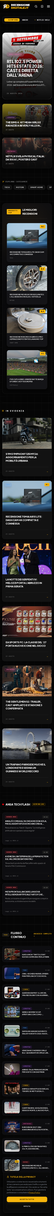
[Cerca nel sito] (36, 6)
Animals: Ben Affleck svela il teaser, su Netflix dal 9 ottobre (35, 1091)
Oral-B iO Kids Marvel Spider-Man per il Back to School (35, 975)
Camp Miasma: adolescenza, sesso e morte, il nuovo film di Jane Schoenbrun (35, 1110)
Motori (20, 187)
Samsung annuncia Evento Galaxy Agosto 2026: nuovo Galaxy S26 (35, 1033)
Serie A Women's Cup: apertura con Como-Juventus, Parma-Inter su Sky (35, 1014)
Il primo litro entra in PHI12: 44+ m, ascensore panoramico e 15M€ (34, 1148)
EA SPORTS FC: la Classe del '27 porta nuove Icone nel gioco (26, 644)
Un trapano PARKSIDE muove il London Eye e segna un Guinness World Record (26, 768)
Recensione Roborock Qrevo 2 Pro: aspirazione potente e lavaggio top (26, 338)
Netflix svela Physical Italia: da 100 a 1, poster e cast (25, 158)
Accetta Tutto (27, 1199)
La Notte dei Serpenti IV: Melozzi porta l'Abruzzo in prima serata (24, 583)
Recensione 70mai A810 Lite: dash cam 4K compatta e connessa (27, 253)
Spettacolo (15, 54)
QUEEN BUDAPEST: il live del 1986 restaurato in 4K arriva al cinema (35, 995)
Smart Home (36, 187)
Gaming (8, 610)
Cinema (25, 989)
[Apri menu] (48, 6)
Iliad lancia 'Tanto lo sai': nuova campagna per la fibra (35, 956)
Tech (7, 187)
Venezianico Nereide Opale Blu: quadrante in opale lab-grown (35, 1052)
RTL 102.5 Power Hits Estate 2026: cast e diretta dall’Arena (25, 68)
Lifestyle (11, 117)
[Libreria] (42, 6)
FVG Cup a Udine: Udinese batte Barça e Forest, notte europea (26, 380)
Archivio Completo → (43, 935)
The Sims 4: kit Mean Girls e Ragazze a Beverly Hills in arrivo (23, 125)
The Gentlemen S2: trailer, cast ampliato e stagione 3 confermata (24, 705)
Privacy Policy (34, 1193)
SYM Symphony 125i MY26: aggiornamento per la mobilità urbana (22, 457)
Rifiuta (27, 1206)
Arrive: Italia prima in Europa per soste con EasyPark (35, 1071)
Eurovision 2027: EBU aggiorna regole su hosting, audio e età (35, 1129)
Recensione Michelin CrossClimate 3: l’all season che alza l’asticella (27, 295)
